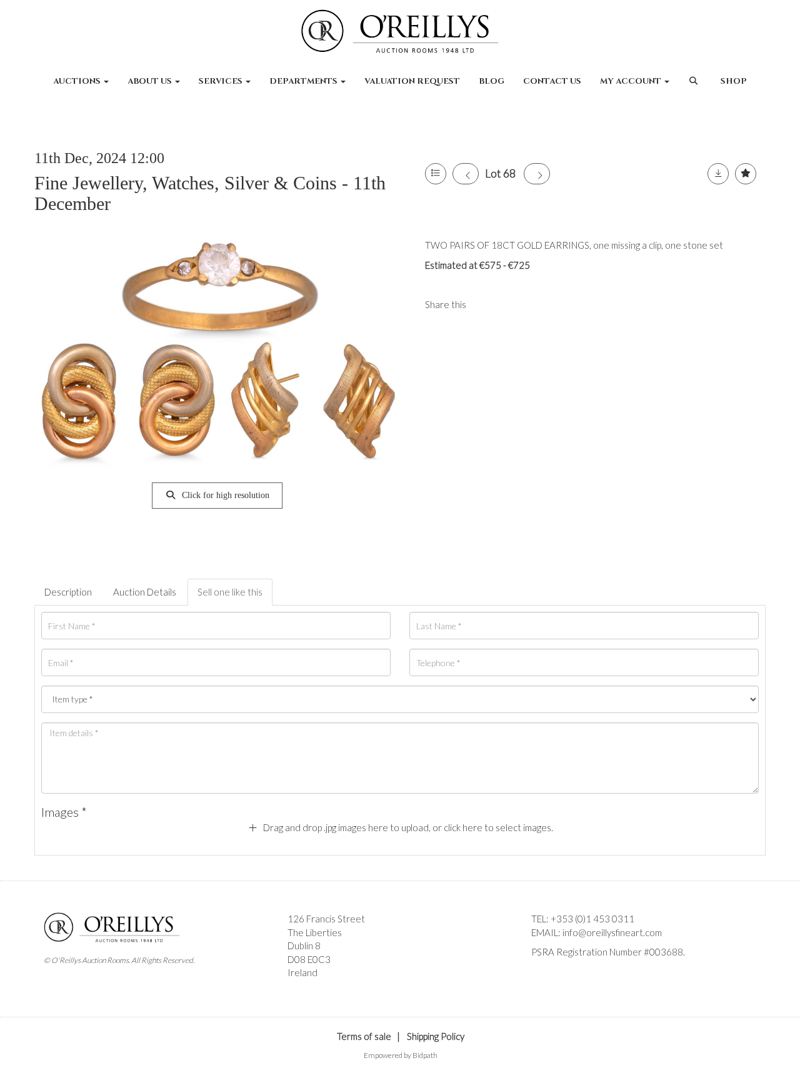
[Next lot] (537, 173)
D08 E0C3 (309, 959)
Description (68, 591)
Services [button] (221, 81)
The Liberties (315, 932)
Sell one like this (230, 591)
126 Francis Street (326, 918)
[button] (695, 87)
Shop (734, 81)
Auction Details (144, 591)
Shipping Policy (435, 1036)
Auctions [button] (77, 81)
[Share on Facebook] (486, 304)
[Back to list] (435, 173)
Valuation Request (412, 81)
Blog (491, 81)
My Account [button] (631, 81)
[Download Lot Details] (718, 173)
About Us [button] (151, 81)
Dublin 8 (304, 945)
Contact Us (552, 81)
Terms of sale (364, 1036)
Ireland (303, 972)
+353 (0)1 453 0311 (592, 918)
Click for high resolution (224, 495)
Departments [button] (304, 81)
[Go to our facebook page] (543, 973)
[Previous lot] (465, 173)
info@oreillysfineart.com (612, 932)
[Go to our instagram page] (512, 304)
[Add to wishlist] (745, 173)
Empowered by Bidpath (401, 1055)
